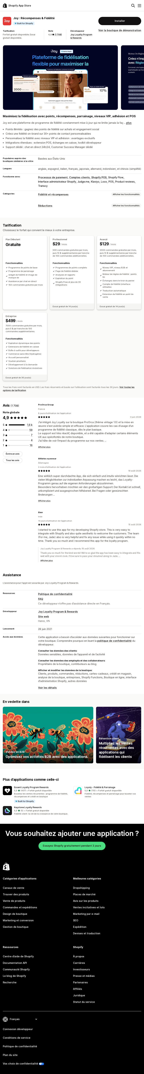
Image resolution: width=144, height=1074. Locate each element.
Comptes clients (79, 177)
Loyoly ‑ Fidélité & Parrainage (100, 787)
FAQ (40, 599)
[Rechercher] (133, 5)
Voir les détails (47, 687)
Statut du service (84, 1002)
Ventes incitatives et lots (89, 907)
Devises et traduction (86, 933)
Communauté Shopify (16, 969)
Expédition (79, 927)
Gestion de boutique (15, 927)
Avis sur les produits (86, 900)
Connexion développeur (18, 1029)
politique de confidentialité (114, 640)
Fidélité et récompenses (53, 194)
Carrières (79, 963)
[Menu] (139, 5)
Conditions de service (16, 1037)
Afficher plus (44, 447)
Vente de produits (14, 900)
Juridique (79, 995)
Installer (120, 20)
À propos (78, 956)
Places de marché (84, 894)
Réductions (45, 205)
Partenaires (80, 982)
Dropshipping (81, 887)
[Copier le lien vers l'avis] (55, 404)
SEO (75, 920)
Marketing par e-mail (86, 914)
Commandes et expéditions (20, 907)
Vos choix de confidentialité (20, 1063)
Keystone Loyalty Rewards (28, 807)
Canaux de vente (13, 887)
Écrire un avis (12, 453)
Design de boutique (15, 914)
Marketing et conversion (18, 920)
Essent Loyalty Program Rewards (31, 787)
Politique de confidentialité (55, 594)
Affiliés (77, 989)
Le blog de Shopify (14, 976)
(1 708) (58, 34)
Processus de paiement (53, 177)
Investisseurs (81, 969)
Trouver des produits (16, 894)
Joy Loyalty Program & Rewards (58, 611)
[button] (37, 794)
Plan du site (10, 1055)
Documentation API (15, 963)
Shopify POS (99, 177)
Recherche (10, 982)
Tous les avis (12, 460)
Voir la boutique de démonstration (119, 30)
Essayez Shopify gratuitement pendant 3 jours (72, 845)
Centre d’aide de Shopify (18, 956)
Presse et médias (84, 976)
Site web (43, 616)
